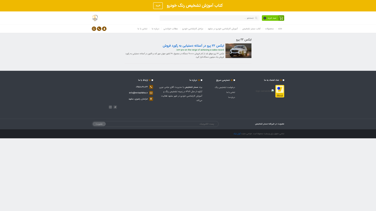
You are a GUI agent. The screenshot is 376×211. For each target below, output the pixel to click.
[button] (273, 18)
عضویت (99, 124)
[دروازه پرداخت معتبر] (279, 91)
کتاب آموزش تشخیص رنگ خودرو (194, 5)
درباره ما (155, 28)
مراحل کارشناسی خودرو (192, 28)
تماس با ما (142, 28)
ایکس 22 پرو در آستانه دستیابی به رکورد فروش (193, 45)
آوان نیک (237, 133)
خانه (280, 28)
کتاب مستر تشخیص (251, 28)
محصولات (269, 28)
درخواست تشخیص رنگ (225, 87)
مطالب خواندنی (170, 28)
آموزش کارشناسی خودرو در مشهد (223, 28)
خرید (158, 5)
